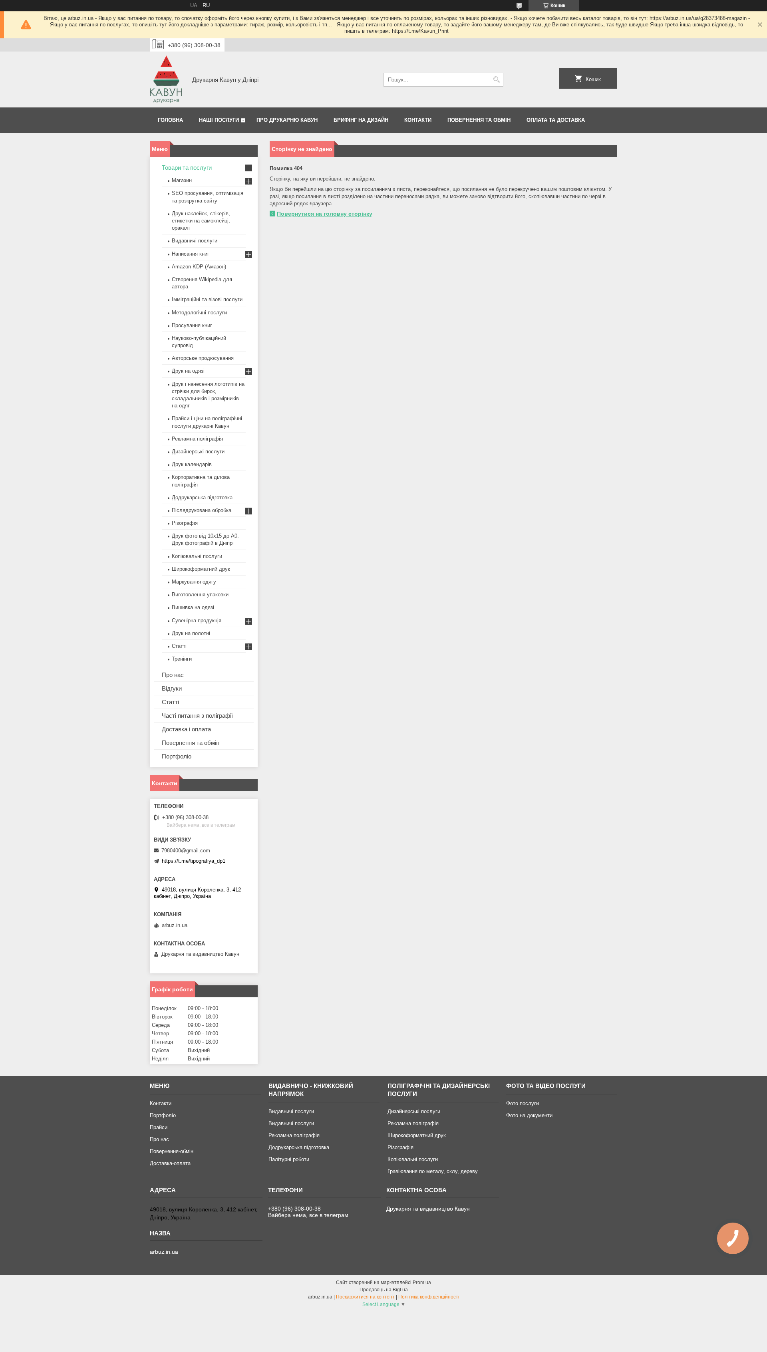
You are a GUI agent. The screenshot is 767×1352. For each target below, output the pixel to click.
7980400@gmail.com (185, 851)
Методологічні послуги (199, 313)
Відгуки (172, 688)
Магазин (182, 180)
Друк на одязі (188, 371)
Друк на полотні (191, 633)
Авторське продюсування (203, 358)
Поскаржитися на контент (365, 1297)
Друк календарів (192, 464)
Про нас (173, 674)
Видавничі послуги (194, 241)
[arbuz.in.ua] (166, 79)
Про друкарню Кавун (287, 120)
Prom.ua (422, 1282)
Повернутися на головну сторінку (324, 213)
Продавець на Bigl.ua (384, 1289)
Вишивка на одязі (193, 607)
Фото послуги (522, 1103)
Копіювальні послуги (197, 556)
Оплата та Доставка (556, 120)
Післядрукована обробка (201, 510)
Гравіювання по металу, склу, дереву (432, 1171)
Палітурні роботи (288, 1159)
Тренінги (182, 659)
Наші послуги (219, 120)
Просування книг (192, 325)
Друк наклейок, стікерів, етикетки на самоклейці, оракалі (201, 220)
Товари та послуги (187, 167)
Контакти (417, 120)
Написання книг (190, 254)
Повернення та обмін (479, 120)
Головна (170, 120)
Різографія (185, 523)
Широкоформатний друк (201, 569)
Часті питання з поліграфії (197, 715)
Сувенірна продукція (196, 620)
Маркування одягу (194, 582)
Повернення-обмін (171, 1151)
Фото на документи (529, 1115)
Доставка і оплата (186, 729)
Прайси (158, 1127)
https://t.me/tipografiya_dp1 (193, 861)
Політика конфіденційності (428, 1297)
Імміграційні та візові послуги (207, 299)
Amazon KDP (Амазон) (199, 267)
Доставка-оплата (170, 1163)
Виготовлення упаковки (200, 595)
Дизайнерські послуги (198, 452)
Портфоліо (176, 756)
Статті (179, 646)
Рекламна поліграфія (197, 439)
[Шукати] (496, 80)
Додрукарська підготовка (202, 497)
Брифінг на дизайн (361, 120)
